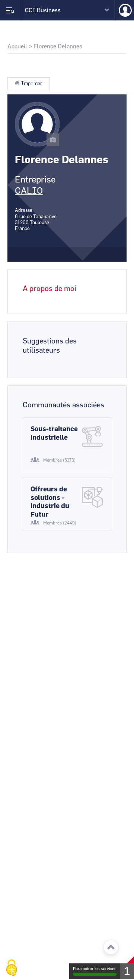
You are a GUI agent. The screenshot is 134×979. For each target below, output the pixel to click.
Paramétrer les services (95, 968)
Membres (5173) (59, 460)
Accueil (17, 46)
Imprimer (31, 83)
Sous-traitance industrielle (54, 433)
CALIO (29, 191)
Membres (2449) (59, 523)
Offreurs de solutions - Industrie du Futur (50, 502)
